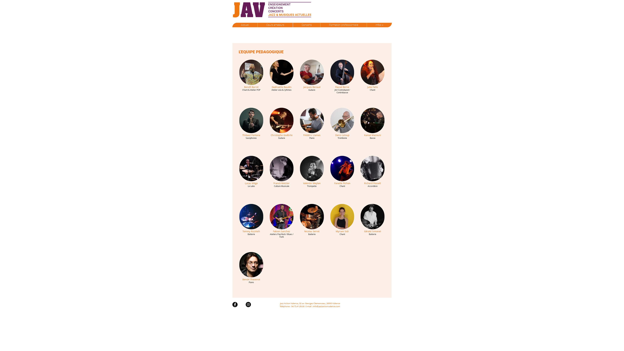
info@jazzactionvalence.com (326, 306)
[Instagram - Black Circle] (248, 304)
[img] (251, 80)
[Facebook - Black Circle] (235, 304)
